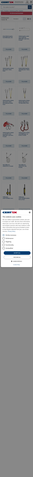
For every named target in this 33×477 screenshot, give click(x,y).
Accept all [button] (17, 253)
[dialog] (16, 238)
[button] (16, 261)
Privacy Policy (11, 231)
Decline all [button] (17, 257)
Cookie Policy (16, 264)
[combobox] (29, 212)
